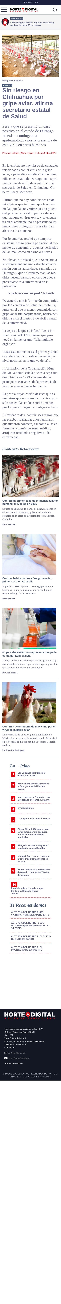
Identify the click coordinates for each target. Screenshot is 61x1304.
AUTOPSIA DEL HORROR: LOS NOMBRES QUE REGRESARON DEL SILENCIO (30, 925)
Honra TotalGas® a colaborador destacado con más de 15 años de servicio (33, 872)
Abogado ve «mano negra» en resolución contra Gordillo (32, 846)
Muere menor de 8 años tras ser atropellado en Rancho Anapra (33, 798)
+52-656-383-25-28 (15, 1053)
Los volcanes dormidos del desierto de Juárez (31, 774)
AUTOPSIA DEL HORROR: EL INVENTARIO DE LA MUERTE (26, 948)
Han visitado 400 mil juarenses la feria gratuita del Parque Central (33, 786)
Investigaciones (25, 808)
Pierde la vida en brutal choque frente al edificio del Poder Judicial (27, 891)
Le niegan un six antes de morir (33, 818)
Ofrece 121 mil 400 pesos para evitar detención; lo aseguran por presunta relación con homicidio (32, 833)
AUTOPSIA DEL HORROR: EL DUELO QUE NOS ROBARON (31, 937)
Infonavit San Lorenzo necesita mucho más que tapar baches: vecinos (33, 859)
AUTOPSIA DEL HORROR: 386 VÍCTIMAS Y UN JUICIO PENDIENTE (30, 913)
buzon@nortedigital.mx (18, 1058)
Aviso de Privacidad (13, 1063)
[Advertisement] (27, 980)
